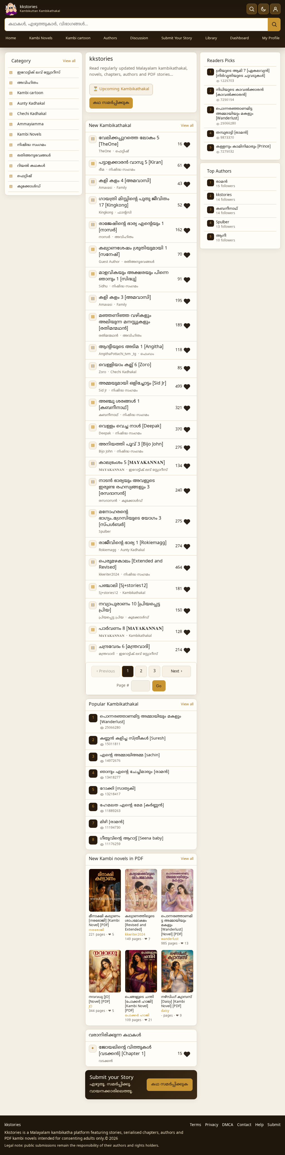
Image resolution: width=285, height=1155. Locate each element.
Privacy (211, 1125)
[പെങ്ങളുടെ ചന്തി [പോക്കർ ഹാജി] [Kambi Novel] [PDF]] (141, 971)
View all (69, 61)
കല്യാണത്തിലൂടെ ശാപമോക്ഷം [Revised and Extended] (139, 923)
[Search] (274, 24)
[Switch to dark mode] (263, 9)
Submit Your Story (176, 38)
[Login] (275, 9)
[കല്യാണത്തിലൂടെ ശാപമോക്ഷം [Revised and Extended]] (141, 890)
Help (259, 1125)
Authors (110, 38)
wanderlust (169, 939)
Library (211, 38)
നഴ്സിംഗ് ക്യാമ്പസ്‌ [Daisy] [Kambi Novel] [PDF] (176, 1001)
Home (11, 38)
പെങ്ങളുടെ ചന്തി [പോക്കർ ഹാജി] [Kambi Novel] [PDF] (139, 1004)
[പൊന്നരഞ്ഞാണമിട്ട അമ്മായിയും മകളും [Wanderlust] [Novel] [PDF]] (177, 890)
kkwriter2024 (135, 935)
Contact (244, 1125)
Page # (123, 685)
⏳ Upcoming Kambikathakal (121, 89)
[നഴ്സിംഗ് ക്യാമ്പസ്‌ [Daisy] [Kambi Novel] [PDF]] (177, 971)
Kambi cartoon (78, 38)
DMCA (227, 1125)
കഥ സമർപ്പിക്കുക (111, 103)
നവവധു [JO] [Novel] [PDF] (99, 999)
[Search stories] (252, 9)
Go (158, 686)
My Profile (270, 38)
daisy (165, 1011)
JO (90, 1007)
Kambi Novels (40, 38)
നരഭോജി (96, 930)
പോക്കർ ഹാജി (137, 1015)
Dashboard (239, 38)
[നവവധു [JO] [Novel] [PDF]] (105, 971)
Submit (274, 1125)
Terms (195, 1125)
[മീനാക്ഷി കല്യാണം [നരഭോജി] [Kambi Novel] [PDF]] (105, 890)
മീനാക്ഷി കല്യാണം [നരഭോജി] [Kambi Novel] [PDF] (104, 921)
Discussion (139, 38)
